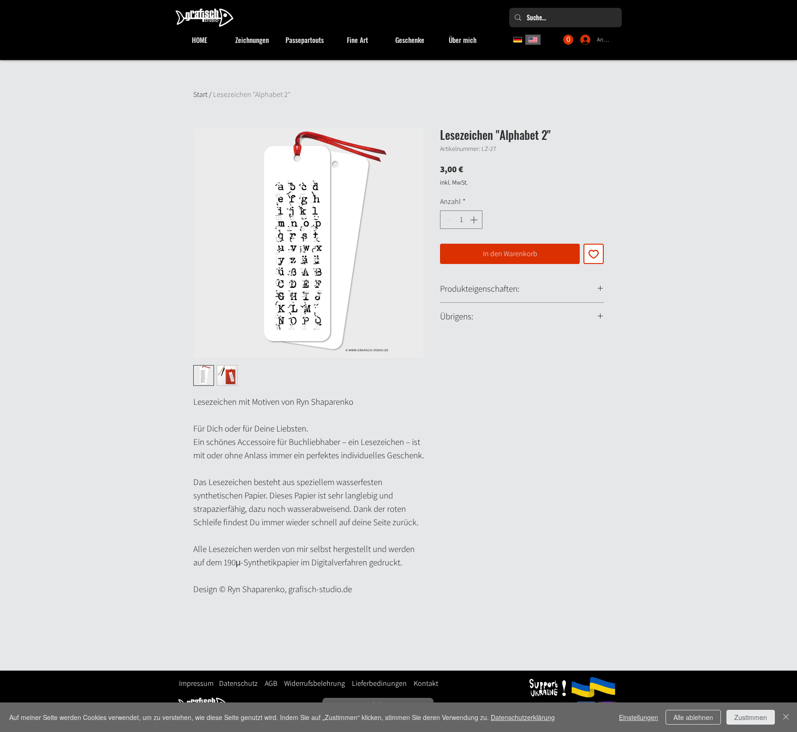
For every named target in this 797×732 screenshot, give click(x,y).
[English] (533, 40)
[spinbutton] (461, 219)
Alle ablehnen (693, 717)
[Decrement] (447, 219)
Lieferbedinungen (376, 683)
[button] (568, 40)
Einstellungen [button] (638, 717)
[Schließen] (785, 717)
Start (200, 94)
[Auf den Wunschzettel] (593, 254)
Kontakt (426, 683)
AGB (271, 683)
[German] (517, 40)
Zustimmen (750, 717)
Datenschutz (238, 683)
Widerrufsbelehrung (314, 683)
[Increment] (474, 219)
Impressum (196, 683)
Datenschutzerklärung (523, 717)
